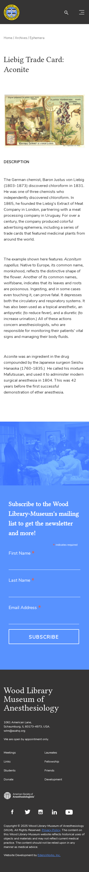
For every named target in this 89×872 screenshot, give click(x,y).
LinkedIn (56, 813)
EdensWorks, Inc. (49, 855)
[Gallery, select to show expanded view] (44, 121)
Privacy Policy (51, 830)
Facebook (15, 813)
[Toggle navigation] (81, 12)
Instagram (42, 813)
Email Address (25, 608)
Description (16, 161)
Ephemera (37, 38)
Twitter (29, 813)
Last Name (21, 580)
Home (8, 38)
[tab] (17, 161)
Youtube (70, 813)
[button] (66, 12)
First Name (22, 553)
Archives (21, 38)
